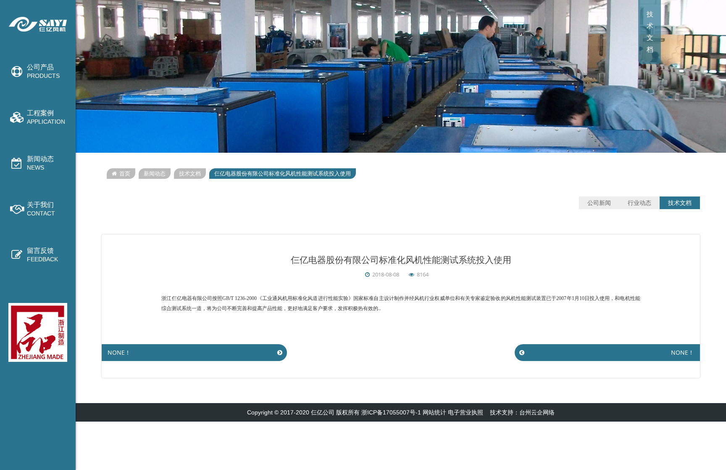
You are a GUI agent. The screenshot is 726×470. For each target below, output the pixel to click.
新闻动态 (155, 173)
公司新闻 (599, 202)
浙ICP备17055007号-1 (391, 412)
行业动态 (639, 202)
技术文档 (190, 173)
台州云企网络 (537, 412)
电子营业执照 (465, 412)
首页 (124, 173)
